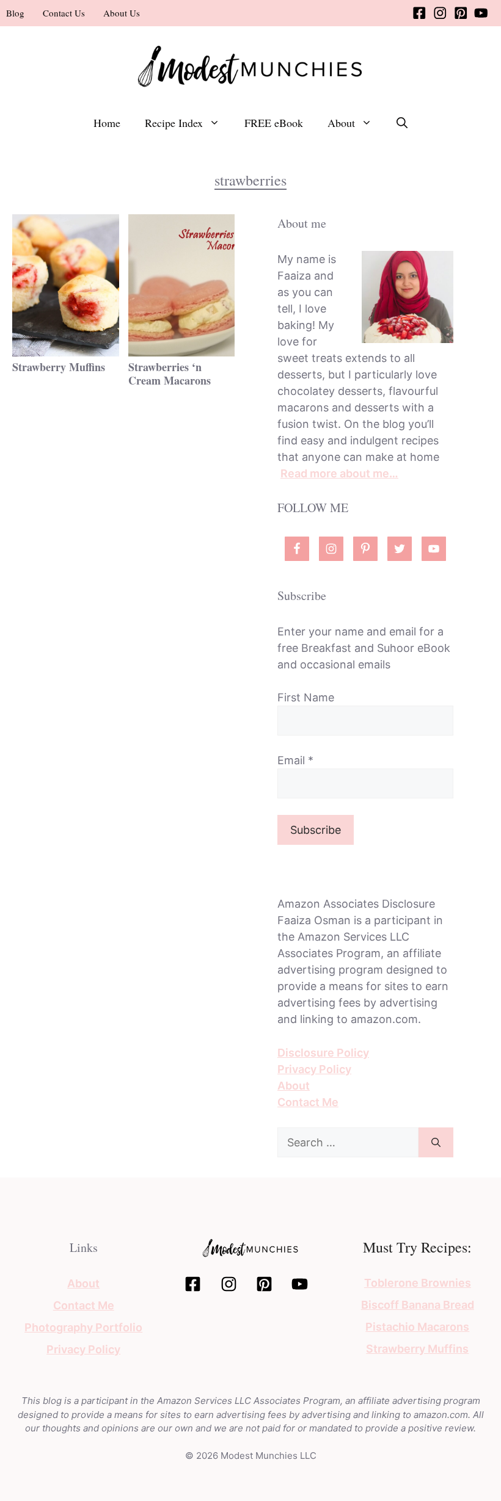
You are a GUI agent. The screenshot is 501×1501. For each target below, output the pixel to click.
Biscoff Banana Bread (417, 1304)
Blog (15, 13)
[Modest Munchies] (250, 65)
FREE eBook (273, 122)
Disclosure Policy (323, 1052)
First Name (305, 697)
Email (295, 760)
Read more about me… (339, 473)
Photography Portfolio (83, 1327)
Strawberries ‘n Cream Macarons (169, 373)
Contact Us (64, 13)
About (341, 122)
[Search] (436, 1142)
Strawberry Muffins (58, 367)
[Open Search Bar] (402, 122)
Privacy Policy (314, 1069)
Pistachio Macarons (417, 1326)
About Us (121, 13)
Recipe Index (174, 122)
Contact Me (307, 1102)
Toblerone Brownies (417, 1282)
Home (106, 122)
